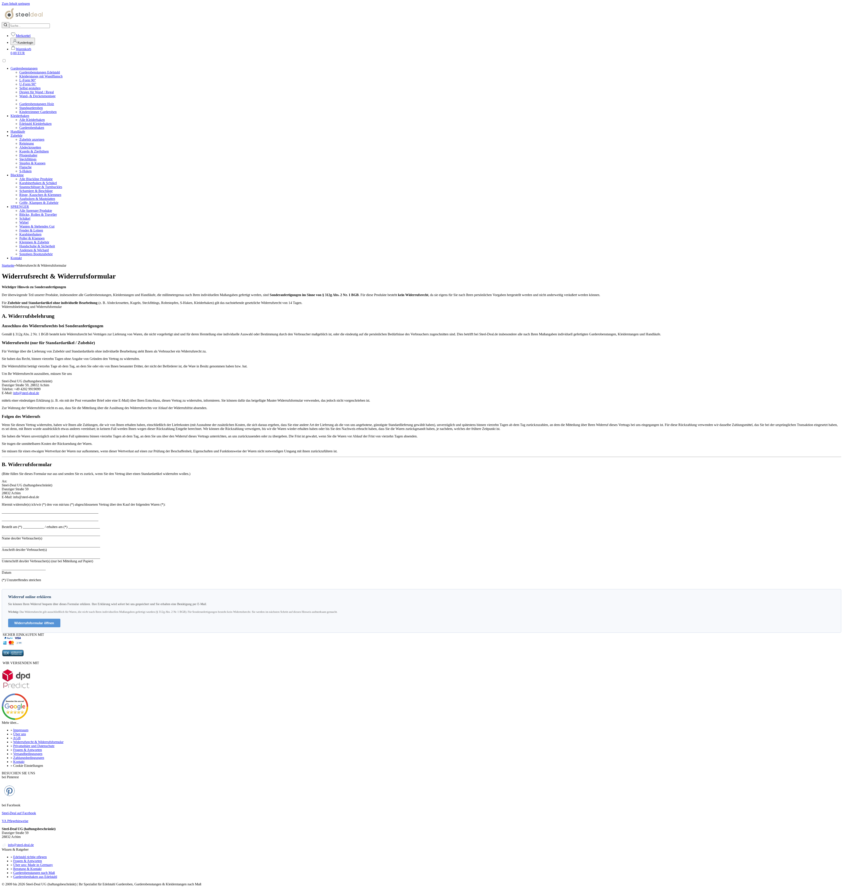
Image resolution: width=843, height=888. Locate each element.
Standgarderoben (31, 108)
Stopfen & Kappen (32, 163)
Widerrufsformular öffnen (34, 623)
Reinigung (26, 143)
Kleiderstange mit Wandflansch (41, 76)
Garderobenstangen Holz (36, 104)
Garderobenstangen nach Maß (34, 873)
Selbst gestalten (30, 88)
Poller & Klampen (32, 238)
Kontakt (16, 258)
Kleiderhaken (20, 116)
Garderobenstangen (24, 68)
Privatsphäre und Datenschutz (33, 746)
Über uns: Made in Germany (33, 865)
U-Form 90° (27, 84)
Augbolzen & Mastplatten (37, 199)
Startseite (8, 265)
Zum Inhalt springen (16, 3)
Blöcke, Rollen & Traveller (38, 214)
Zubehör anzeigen (31, 139)
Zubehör (16, 135)
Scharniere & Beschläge (36, 191)
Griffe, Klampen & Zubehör (38, 203)
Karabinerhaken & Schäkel (38, 183)
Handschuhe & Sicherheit (37, 246)
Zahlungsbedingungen (28, 758)
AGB (17, 738)
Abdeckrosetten (30, 147)
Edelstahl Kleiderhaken (35, 124)
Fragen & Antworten (27, 750)
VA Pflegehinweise (15, 821)
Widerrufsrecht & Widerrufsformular (38, 742)
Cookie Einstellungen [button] (28, 766)
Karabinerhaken (30, 234)
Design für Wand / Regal (36, 92)
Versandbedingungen (27, 754)
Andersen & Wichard (34, 250)
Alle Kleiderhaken (32, 120)
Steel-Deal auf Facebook (19, 813)
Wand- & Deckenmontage (37, 96)
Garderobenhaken (31, 127)
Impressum (20, 730)
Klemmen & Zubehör (34, 242)
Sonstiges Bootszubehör (36, 254)
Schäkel (24, 218)
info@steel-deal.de (26, 393)
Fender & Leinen (31, 230)
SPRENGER (20, 207)
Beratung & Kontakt (27, 869)
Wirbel (24, 222)
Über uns (19, 734)
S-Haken (25, 171)
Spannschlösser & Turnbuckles (40, 187)
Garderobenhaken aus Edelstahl (35, 877)
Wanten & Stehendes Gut (36, 226)
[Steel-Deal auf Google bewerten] (15, 719)
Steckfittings (27, 159)
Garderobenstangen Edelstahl (39, 72)
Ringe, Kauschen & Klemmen (40, 195)
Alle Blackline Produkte (36, 179)
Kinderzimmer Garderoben (38, 112)
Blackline (17, 175)
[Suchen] (5, 25)
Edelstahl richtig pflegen (30, 857)
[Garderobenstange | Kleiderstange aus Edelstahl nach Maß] (24, 20)
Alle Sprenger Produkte (35, 210)
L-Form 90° (27, 80)
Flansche (25, 167)
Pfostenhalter (28, 155)
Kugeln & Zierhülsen (34, 151)
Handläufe (18, 131)
